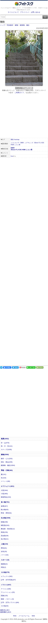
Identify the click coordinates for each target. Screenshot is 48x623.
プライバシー (24, 12)
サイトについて (13, 12)
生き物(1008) (5, 518)
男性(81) (4, 548)
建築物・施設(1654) (8, 465)
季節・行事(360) (7, 470)
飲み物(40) (4, 509)
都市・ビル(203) (7, 458)
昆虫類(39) (4, 536)
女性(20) (4, 551)
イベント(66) (5, 481)
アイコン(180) (6, 589)
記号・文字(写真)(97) (8, 580)
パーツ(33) (4, 555)
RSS (14, 616)
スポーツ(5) (5, 560)
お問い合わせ (35, 12)
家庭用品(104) (6, 497)
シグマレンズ (29, 143)
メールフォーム (24, 616)
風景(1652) (5, 439)
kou (12, 156)
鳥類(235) (4, 532)
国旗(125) (4, 595)
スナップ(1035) (6, 449)
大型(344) (4, 490)
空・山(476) (5, 443)
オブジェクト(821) (7, 486)
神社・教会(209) (7, 462)
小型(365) (4, 494)
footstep (16, 139)
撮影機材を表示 (5, 612)
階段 (12, 139)
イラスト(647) (6, 585)
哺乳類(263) (5, 525)
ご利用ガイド (19, 92)
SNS (33, 616)
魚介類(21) (4, 539)
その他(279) (5, 572)
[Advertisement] (24, 116)
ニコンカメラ (15, 143)
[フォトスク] (24, 5)
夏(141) (3, 474)
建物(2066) (5, 454)
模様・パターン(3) (7, 599)
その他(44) (4, 606)
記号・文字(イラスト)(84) (10, 602)
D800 (22, 143)
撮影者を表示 (5, 610)
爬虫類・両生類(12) (8, 529)
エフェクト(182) (7, 576)
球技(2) (3, 567)
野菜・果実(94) (6, 513)
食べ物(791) (5, 502)
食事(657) (4, 506)
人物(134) (4, 544)
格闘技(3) (4, 564)
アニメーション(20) (8, 592)
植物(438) (4, 522)
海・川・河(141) (7, 446)
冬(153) (3, 478)
